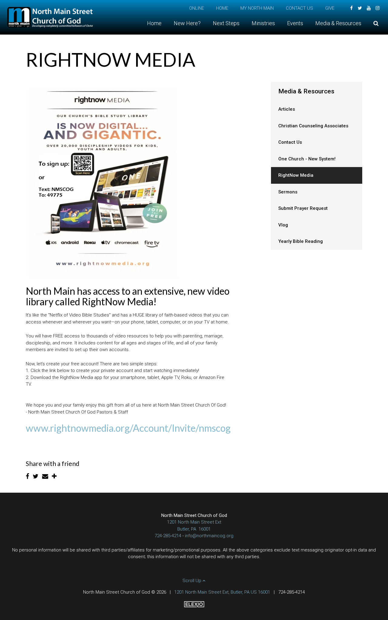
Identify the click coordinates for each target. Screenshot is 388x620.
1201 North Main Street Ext (194, 522)
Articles (286, 109)
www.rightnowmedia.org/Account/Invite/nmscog (128, 428)
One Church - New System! (307, 159)
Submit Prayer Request (303, 208)
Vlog (283, 225)
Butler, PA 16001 (194, 529)
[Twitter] (360, 8)
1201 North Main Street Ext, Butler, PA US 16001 (222, 592)
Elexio (194, 604)
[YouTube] (369, 8)
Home (222, 8)
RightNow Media (295, 175)
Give (329, 8)
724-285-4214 (168, 535)
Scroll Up (192, 580)
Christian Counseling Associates (313, 126)
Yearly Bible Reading (300, 241)
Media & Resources (306, 91)
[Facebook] (351, 8)
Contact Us (299, 8)
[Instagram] (378, 8)
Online (196, 8)
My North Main (257, 8)
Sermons (287, 192)
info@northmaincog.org (209, 535)
